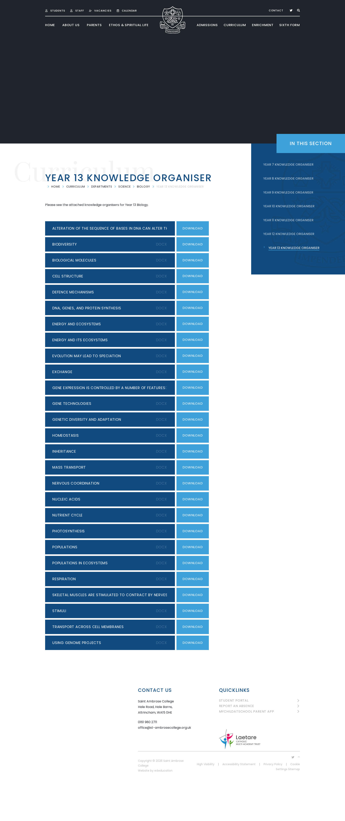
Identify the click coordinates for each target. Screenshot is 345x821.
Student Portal (234, 700)
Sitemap (294, 769)
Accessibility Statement (239, 764)
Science (124, 187)
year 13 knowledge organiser (180, 187)
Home (55, 187)
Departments (101, 187)
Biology (143, 187)
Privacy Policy (273, 764)
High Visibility (205, 764)
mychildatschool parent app (246, 711)
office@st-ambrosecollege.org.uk (164, 727)
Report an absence (236, 706)
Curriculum (75, 187)
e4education (163, 771)
